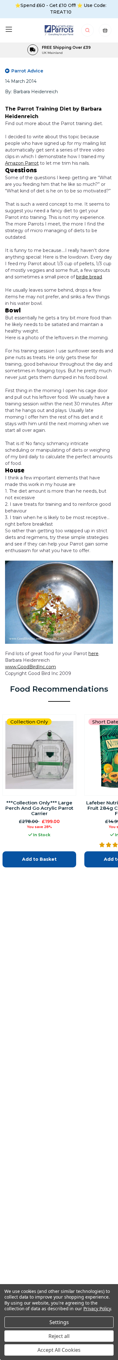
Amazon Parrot (22, 163)
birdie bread (89, 277)
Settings (59, 1322)
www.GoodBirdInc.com (30, 667)
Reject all (59, 1336)
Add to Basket (39, 859)
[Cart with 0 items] (105, 32)
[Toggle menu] (8, 29)
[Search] (87, 32)
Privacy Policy (97, 1308)
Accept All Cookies (59, 1349)
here (93, 653)
